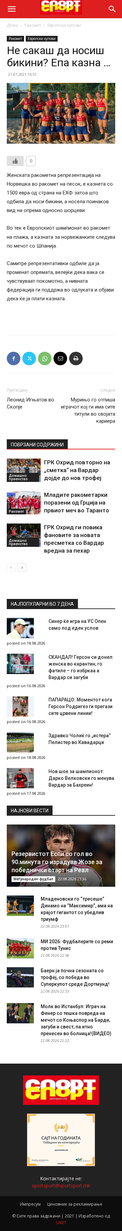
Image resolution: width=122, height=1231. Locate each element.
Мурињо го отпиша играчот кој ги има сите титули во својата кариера (88, 410)
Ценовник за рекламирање (74, 1204)
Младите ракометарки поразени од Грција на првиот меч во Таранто (76, 502)
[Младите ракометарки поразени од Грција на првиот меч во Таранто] (24, 502)
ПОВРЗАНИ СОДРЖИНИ (37, 444)
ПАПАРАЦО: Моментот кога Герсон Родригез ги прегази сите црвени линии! (80, 706)
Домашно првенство (18, 477)
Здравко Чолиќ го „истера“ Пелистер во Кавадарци (79, 739)
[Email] (60, 358)
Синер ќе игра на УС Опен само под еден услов (77, 625)
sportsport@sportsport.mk (61, 1185)
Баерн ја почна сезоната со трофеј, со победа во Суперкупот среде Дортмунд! (75, 977)
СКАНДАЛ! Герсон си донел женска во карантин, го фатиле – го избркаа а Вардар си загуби (80, 667)
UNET (61, 1223)
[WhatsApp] (45, 358)
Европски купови (64, 25)
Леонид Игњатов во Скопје (30, 403)
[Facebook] (13, 358)
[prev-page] (11, 567)
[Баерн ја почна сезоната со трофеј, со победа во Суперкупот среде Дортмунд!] (20, 977)
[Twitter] (29, 358)
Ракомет (32, 25)
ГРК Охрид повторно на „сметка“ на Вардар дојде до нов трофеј (77, 470)
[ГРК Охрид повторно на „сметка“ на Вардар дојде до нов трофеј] (24, 470)
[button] (11, 9)
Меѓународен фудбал (33, 879)
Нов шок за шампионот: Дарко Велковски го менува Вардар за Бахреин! (81, 778)
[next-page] (22, 567)
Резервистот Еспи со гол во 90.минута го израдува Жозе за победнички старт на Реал (57, 862)
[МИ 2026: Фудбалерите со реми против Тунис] (20, 948)
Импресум (30, 1204)
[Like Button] (15, 161)
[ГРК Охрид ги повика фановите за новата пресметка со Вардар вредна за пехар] (24, 535)
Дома (12, 25)
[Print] (76, 358)
